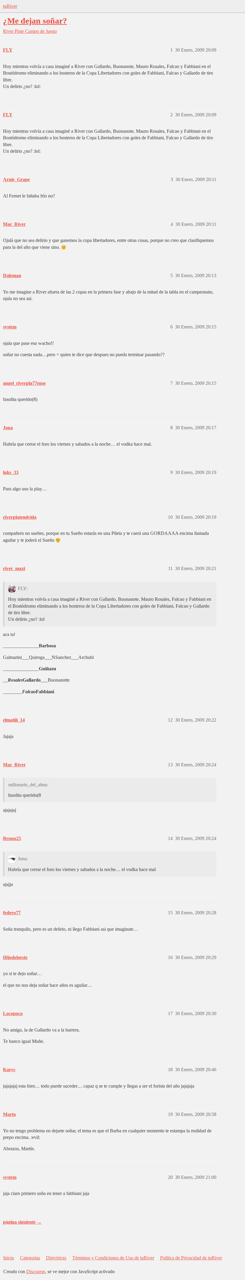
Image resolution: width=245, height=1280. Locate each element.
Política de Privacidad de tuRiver (191, 1257)
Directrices (56, 1257)
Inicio (8, 1257)
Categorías (30, 1257)
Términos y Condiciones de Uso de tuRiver (113, 1257)
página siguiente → (22, 1222)
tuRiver (10, 6)
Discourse (35, 1271)
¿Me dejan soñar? (35, 20)
